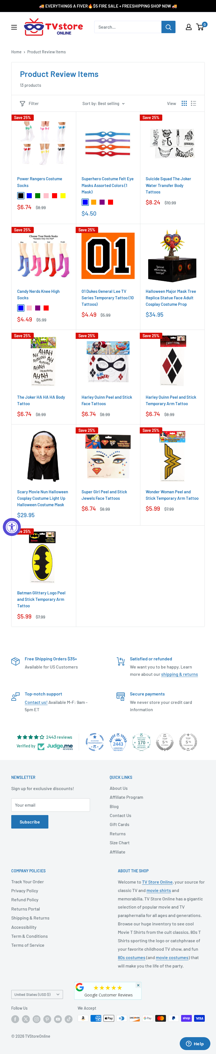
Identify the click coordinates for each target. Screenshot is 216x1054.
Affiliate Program (126, 797)
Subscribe (30, 821)
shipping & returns (179, 674)
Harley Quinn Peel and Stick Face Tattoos (107, 400)
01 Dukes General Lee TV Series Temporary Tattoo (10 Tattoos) (108, 298)
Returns (118, 833)
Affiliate (117, 851)
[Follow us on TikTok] (69, 1019)
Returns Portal (25, 908)
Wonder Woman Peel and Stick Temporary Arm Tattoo (172, 495)
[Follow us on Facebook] (15, 1019)
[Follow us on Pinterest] (47, 1019)
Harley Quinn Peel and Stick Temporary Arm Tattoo (171, 400)
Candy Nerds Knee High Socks (38, 294)
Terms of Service (27, 945)
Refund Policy (25, 899)
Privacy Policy (24, 890)
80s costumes (131, 957)
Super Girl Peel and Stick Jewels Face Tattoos (104, 495)
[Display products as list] (193, 103)
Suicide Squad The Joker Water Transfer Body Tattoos (168, 185)
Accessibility (24, 927)
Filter (34, 103)
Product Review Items (46, 51)
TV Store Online (157, 881)
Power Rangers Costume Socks (39, 182)
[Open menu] (14, 27)
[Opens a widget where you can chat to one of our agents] (194, 1044)
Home (16, 51)
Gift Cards (119, 824)
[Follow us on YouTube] (58, 1019)
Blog (114, 806)
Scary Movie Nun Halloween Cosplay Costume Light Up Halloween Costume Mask (42, 498)
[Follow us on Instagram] (36, 1019)
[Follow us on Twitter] (26, 1019)
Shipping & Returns (30, 917)
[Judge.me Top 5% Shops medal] (165, 742)
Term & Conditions (29, 936)
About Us (119, 788)
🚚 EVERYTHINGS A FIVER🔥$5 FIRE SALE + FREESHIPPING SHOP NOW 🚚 (108, 5)
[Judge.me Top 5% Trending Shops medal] (188, 742)
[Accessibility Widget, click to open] (12, 527)
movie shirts (159, 890)
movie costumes (172, 957)
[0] (200, 27)
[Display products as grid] (184, 103)
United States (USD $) (32, 994)
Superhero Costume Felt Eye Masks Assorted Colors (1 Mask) (108, 185)
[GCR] (80, 987)
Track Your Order (27, 881)
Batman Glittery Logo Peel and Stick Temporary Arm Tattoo (41, 599)
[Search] (168, 27)
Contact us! (36, 702)
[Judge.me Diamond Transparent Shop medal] (95, 742)
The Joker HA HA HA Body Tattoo (41, 400)
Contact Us (120, 815)
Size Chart (120, 842)
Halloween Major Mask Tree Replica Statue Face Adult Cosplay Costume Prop (171, 298)
